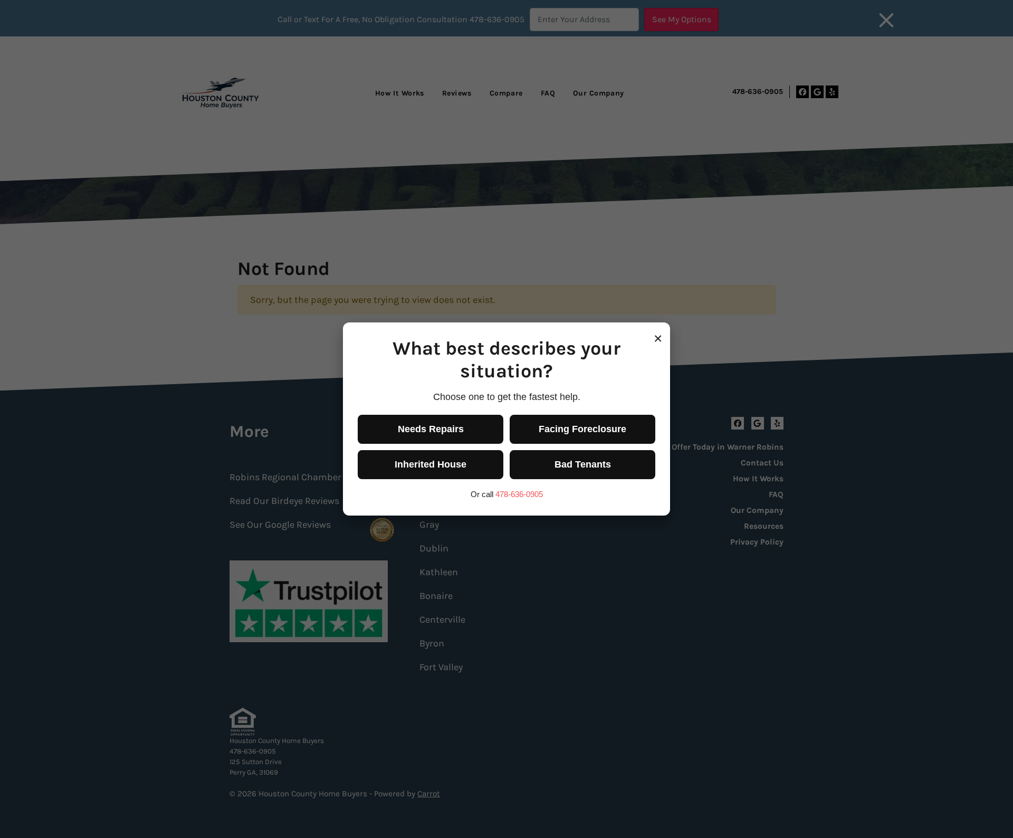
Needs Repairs (431, 429)
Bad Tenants (583, 464)
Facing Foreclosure (582, 429)
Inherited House (430, 464)
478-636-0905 (519, 494)
